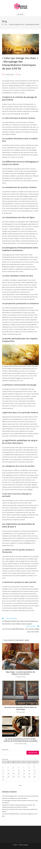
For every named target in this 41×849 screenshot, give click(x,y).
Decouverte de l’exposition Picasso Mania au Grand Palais (20, 708)
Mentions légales (23, 845)
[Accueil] (2, 24)
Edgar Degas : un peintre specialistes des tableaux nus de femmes (20, 673)
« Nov (20, 785)
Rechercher (5, 749)
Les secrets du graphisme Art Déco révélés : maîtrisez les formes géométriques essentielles (20, 740)
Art (19, 74)
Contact (15, 845)
